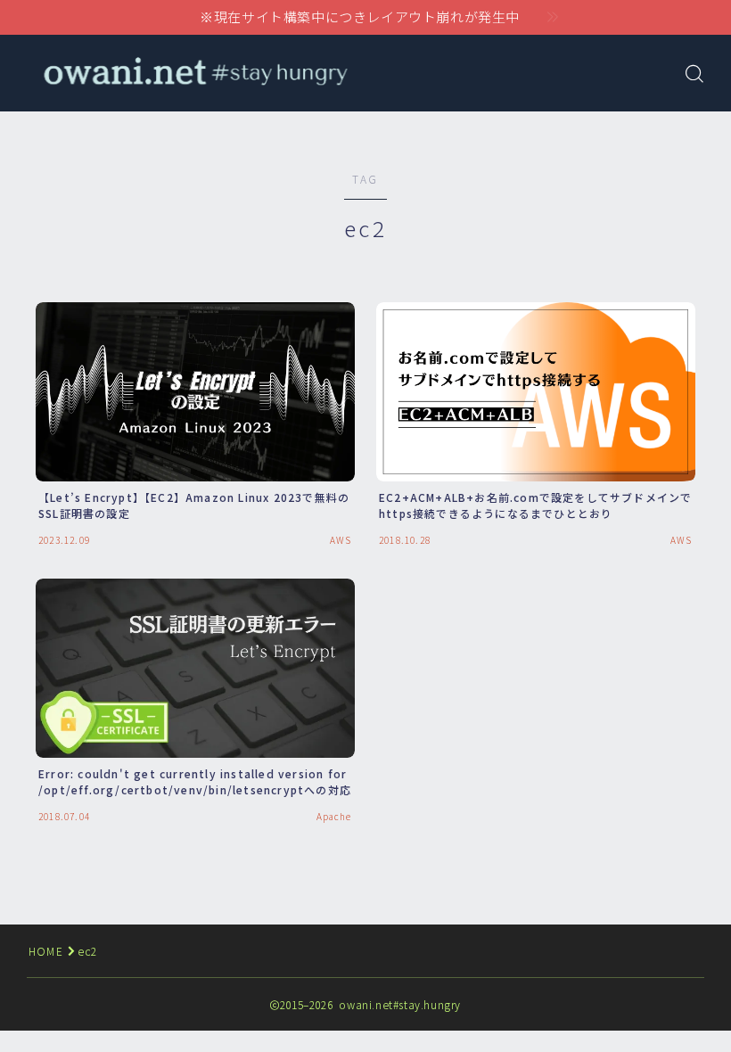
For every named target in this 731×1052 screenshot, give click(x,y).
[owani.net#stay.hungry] (193, 72)
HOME (46, 950)
